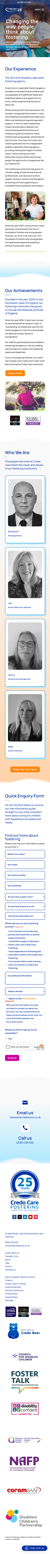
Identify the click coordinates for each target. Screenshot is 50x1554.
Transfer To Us (12, 1256)
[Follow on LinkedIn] (25, 1217)
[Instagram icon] (36, 1217)
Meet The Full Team (25, 769)
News (7, 1259)
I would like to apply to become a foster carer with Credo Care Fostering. (23, 944)
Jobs (7, 1263)
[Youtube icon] (30, 1217)
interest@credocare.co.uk (25, 1117)
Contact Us (10, 1269)
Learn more (15, 373)
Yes (10, 1038)
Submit (12, 1057)
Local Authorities (13, 1287)
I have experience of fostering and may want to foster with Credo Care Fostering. (25, 954)
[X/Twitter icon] (20, 1217)
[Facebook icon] (14, 1217)
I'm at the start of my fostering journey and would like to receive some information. (23, 934)
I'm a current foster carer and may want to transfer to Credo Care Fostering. (24, 964)
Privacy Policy (11, 1293)
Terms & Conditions (14, 1290)
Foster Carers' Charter (15, 1283)
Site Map (9, 1300)
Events (8, 1266)
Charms (8, 1280)
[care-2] (25, 219)
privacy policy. (29, 998)
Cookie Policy (11, 1297)
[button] (34, 1548)
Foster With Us (12, 1253)
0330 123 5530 (25, 2)
